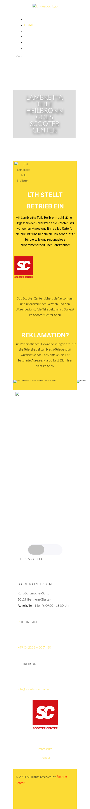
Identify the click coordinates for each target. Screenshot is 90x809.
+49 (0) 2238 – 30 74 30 (34, 647)
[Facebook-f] (32, 799)
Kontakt (45, 758)
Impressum (45, 749)
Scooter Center (45, 289)
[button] (18, 381)
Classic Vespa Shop (39, 42)
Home (29, 25)
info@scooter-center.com (34, 689)
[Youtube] (44, 799)
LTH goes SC (33, 30)
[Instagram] (21, 799)
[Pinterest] (56, 799)
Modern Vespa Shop (40, 47)
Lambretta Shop (37, 36)
